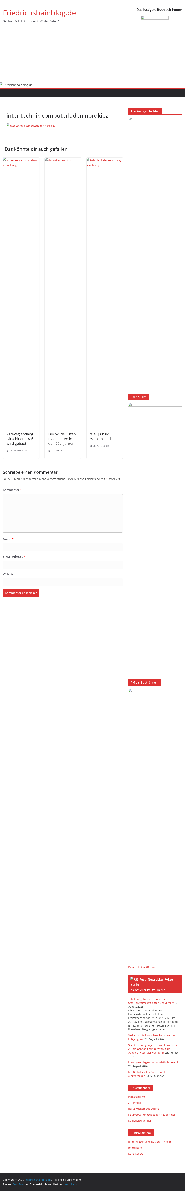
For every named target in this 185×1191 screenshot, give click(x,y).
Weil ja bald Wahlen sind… (102, 436)
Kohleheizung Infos (140, 1120)
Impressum (135, 1147)
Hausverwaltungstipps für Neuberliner (151, 1114)
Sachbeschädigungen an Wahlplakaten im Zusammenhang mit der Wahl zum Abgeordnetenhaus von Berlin (153, 1048)
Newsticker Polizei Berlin (147, 990)
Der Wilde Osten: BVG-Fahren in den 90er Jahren (62, 439)
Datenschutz (135, 1153)
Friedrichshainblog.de (39, 12)
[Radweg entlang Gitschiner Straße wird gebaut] (21, 160)
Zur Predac (134, 1102)
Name (8, 539)
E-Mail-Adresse (14, 557)
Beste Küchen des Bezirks (143, 1108)
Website (8, 574)
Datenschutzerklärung (141, 967)
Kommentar (12, 490)
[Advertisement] (92, 55)
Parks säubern (137, 1096)
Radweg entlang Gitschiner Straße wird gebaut (21, 439)
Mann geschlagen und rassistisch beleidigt (154, 1062)
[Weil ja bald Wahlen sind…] (105, 160)
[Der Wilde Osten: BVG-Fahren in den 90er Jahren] (63, 160)
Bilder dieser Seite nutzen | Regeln (149, 1141)
